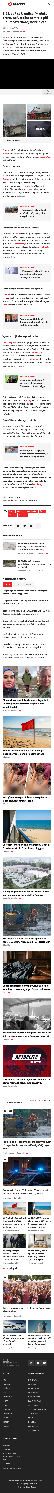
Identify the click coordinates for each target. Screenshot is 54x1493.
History (6, 1422)
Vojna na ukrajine (30, 511)
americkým (37, 352)
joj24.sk (32, 1384)
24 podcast (33, 1405)
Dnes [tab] (7, 584)
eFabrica (32, 1487)
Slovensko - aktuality (38, 1409)
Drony (11, 511)
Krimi (30, 1418)
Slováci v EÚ (33, 1430)
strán (5, 305)
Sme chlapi (7, 1414)
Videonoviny (33, 1393)
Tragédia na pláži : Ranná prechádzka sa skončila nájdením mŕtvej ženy (25, 602)
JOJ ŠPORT (7, 1388)
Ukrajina (6, 295)
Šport (5, 1401)
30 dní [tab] (29, 584)
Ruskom (6, 154)
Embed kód (48, 93)
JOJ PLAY (6, 1384)
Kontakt (6, 1449)
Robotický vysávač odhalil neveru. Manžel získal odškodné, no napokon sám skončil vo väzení (25, 656)
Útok (18, 511)
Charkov (30, 186)
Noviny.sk (32, 1380)
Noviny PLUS (33, 1388)
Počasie (6, 1426)
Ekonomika (33, 1426)
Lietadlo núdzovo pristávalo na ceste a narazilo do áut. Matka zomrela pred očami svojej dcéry (26, 645)
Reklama (6, 1445)
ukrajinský (37, 484)
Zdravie (6, 1418)
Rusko (42, 511)
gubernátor (44, 157)
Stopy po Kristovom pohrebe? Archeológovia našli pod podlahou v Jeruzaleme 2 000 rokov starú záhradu (26, 624)
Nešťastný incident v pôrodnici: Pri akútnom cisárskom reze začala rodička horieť (23, 635)
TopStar (6, 1409)
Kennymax (33, 1484)
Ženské (6, 1405)
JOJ (4, 1380)
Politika (31, 1422)
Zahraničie (23, 515)
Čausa (6, 179)
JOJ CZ (5, 1393)
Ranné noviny (34, 1397)
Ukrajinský (7, 342)
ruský (28, 401)
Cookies (6, 1463)
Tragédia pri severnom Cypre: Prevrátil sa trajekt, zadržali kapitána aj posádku (25, 592)
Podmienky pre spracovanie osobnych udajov (13, 1456)
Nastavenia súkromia (12, 1468)
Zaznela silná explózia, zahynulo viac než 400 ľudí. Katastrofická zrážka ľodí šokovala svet (26, 612)
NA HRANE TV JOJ (35, 1401)
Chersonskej (19, 244)
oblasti (45, 247)
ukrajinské (32, 359)
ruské (17, 234)
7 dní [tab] (17, 584)
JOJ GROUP (7, 1397)
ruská (34, 426)
